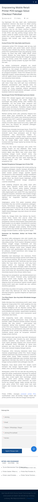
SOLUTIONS (11, 463)
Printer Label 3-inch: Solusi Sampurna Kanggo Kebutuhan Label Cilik (29, 467)
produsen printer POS (28, 394)
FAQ (17, 463)
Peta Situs (30, 498)
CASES (4, 463)
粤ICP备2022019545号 (18, 498)
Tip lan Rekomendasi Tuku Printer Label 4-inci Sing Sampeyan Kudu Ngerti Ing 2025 (15, 467)
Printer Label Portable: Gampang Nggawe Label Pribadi (10, 475)
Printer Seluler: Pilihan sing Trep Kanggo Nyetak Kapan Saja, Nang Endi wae (10, 471)
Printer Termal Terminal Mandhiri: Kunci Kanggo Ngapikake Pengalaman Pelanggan (29, 475)
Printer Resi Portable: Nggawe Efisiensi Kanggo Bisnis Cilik (29, 471)
